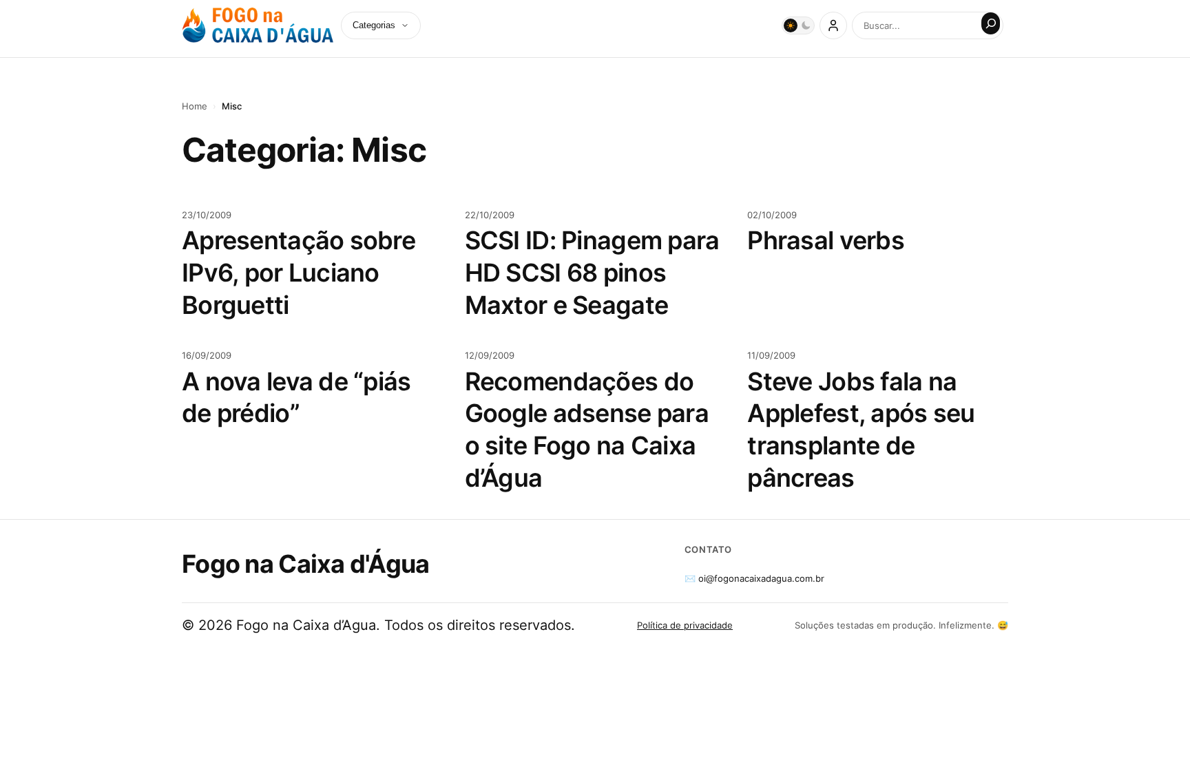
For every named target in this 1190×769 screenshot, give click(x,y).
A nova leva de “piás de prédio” (296, 397)
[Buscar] (990, 23)
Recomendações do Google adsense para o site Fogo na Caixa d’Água (587, 429)
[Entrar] (833, 25)
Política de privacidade (685, 625)
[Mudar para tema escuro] (798, 25)
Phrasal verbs (825, 240)
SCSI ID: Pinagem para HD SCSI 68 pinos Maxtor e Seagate (592, 272)
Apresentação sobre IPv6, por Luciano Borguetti (298, 272)
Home (194, 106)
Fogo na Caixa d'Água (306, 564)
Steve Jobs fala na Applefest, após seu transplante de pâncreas (860, 429)
